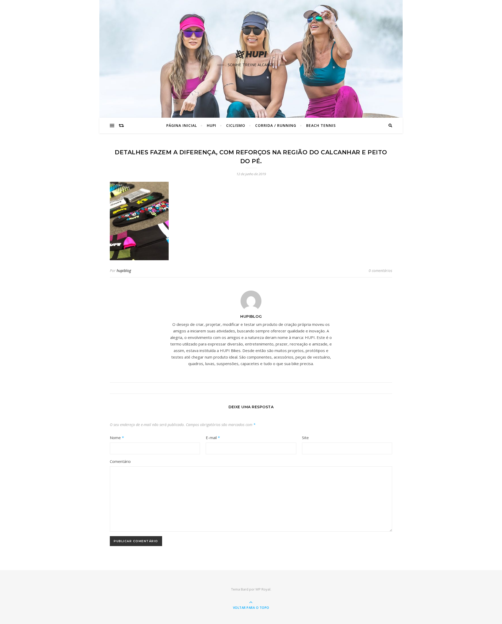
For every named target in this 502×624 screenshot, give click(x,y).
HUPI (211, 125)
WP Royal (262, 589)
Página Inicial (181, 125)
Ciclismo (235, 125)
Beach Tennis (321, 125)
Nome (117, 437)
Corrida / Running (275, 125)
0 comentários (380, 270)
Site (305, 437)
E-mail (213, 437)
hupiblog (124, 270)
